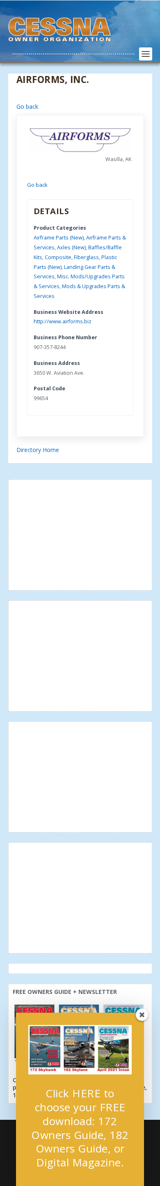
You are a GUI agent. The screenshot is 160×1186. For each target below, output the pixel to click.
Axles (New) (71, 247)
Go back (27, 106)
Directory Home (37, 450)
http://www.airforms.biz (62, 321)
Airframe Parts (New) (59, 237)
